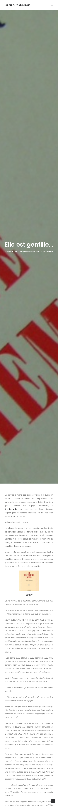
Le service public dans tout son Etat (37, 251)
